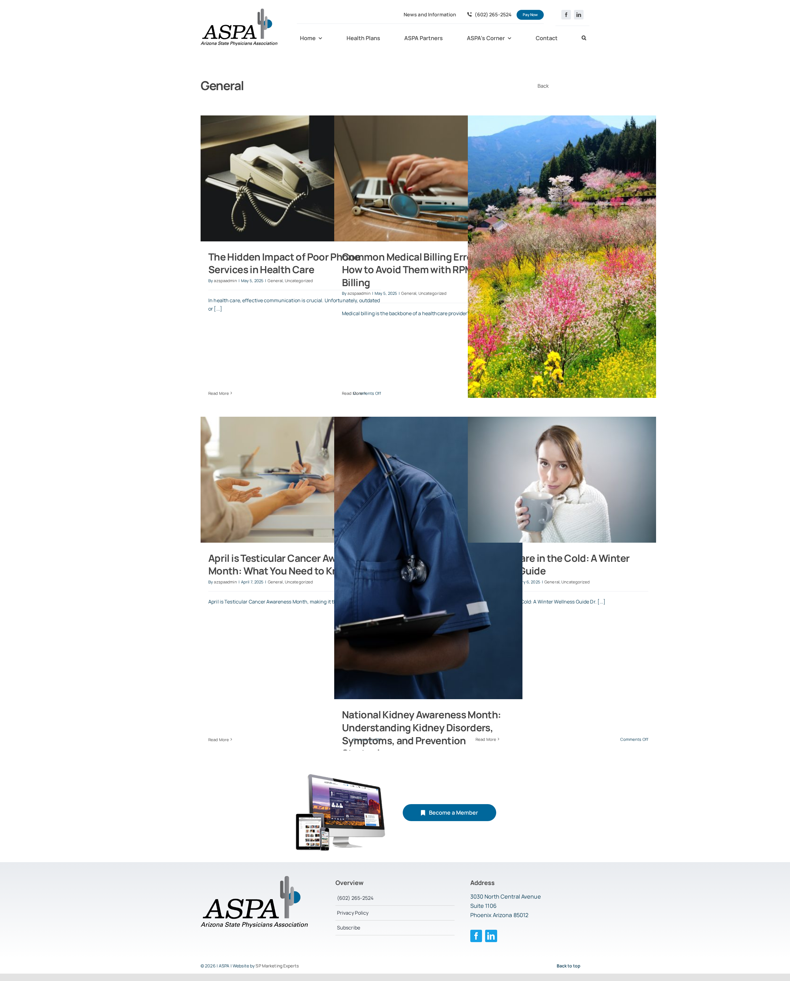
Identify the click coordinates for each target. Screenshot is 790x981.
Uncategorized (299, 280)
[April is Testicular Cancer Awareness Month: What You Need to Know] (295, 479)
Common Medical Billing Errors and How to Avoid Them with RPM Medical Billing (426, 269)
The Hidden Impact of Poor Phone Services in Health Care (284, 263)
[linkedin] (579, 14)
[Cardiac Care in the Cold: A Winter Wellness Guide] (562, 479)
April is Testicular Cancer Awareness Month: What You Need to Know (290, 564)
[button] (584, 38)
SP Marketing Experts (277, 966)
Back (543, 85)
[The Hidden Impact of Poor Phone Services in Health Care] (295, 178)
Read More (218, 393)
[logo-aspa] (239, 11)
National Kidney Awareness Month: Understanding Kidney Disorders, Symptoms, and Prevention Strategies (421, 734)
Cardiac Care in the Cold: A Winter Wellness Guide (553, 564)
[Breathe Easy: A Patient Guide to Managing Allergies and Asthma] (562, 256)
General (275, 280)
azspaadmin (225, 280)
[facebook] (566, 14)
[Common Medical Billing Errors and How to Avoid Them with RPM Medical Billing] (428, 178)
